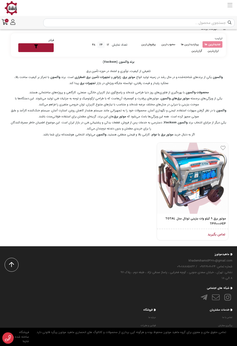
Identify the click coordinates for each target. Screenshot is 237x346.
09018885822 (186, 266)
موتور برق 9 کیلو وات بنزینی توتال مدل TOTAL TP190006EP (195, 221)
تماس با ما (227, 317)
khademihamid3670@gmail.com (210, 260)
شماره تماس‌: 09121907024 (216, 266)
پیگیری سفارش (225, 325)
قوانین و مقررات (148, 325)
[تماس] (8, 338)
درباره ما (152, 317)
